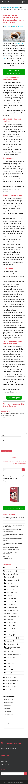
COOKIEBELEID (5, 764)
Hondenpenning (10, 571)
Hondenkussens (8, 724)
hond (4, 58)
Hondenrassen (8, 7)
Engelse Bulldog (11, 610)
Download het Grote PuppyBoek (14, 508)
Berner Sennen (11, 586)
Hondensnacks (8, 717)
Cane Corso (10, 598)
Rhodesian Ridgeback (13, 654)
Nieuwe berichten (10, 689)
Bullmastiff (9, 595)
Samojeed (9, 660)
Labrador (9, 632)
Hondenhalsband (10, 568)
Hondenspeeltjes (10, 680)
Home (2, 7)
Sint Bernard (16, 7)
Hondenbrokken (8, 714)
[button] (14, 72)
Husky (8, 619)
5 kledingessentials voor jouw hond (12, 522)
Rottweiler (9, 657)
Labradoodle (10, 629)
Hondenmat (7, 727)
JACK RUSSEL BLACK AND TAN (8, 748)
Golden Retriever (11, 616)
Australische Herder (12, 580)
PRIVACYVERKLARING (6, 763)
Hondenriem (9, 677)
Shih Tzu (9, 664)
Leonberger (10, 635)
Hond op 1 (5, 2)
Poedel (8, 651)
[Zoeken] (23, 469)
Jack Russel (10, 622)
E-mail (3, 440)
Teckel (8, 670)
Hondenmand (7, 721)
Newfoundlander (11, 644)
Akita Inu (9, 577)
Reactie (3, 417)
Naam (3, 435)
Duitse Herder (10, 607)
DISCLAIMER (4, 761)
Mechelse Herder (11, 638)
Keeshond (9, 625)
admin (13, 26)
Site (2, 445)
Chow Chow (10, 604)
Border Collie (10, 592)
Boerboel (9, 589)
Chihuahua (10, 601)
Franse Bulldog (11, 613)
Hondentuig (9, 683)
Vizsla (8, 673)
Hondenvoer (9, 686)
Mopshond (9, 641)
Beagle (8, 583)
